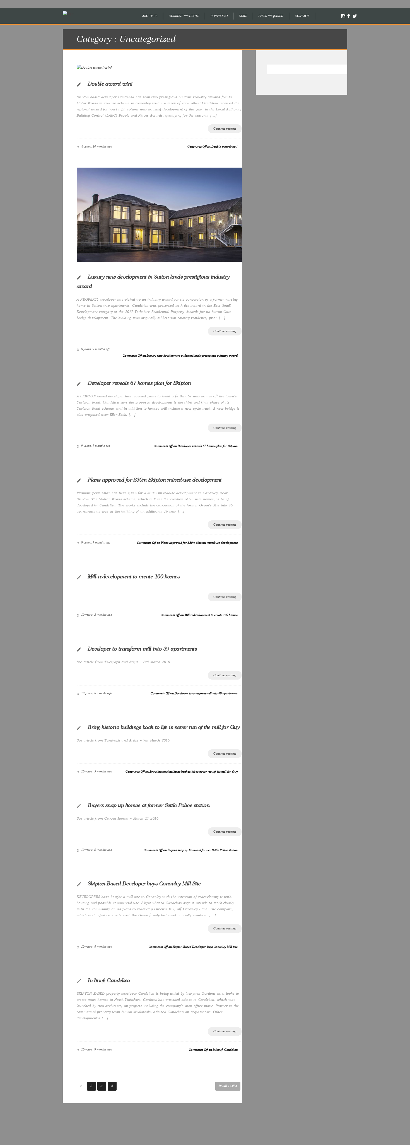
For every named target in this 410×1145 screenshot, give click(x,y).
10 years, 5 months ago (96, 693)
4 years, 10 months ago (96, 146)
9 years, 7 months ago (95, 445)
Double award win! (110, 84)
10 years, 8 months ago (96, 946)
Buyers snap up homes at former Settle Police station (148, 805)
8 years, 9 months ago (95, 349)
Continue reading (224, 128)
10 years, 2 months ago (96, 614)
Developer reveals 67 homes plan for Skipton (139, 383)
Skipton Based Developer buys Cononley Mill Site (144, 883)
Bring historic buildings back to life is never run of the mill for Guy (164, 727)
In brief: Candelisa (109, 980)
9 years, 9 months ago (95, 542)
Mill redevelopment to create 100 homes (134, 576)
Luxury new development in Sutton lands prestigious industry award (153, 281)
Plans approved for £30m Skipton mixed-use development (155, 480)
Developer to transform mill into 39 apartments (142, 649)
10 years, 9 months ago (96, 1049)
